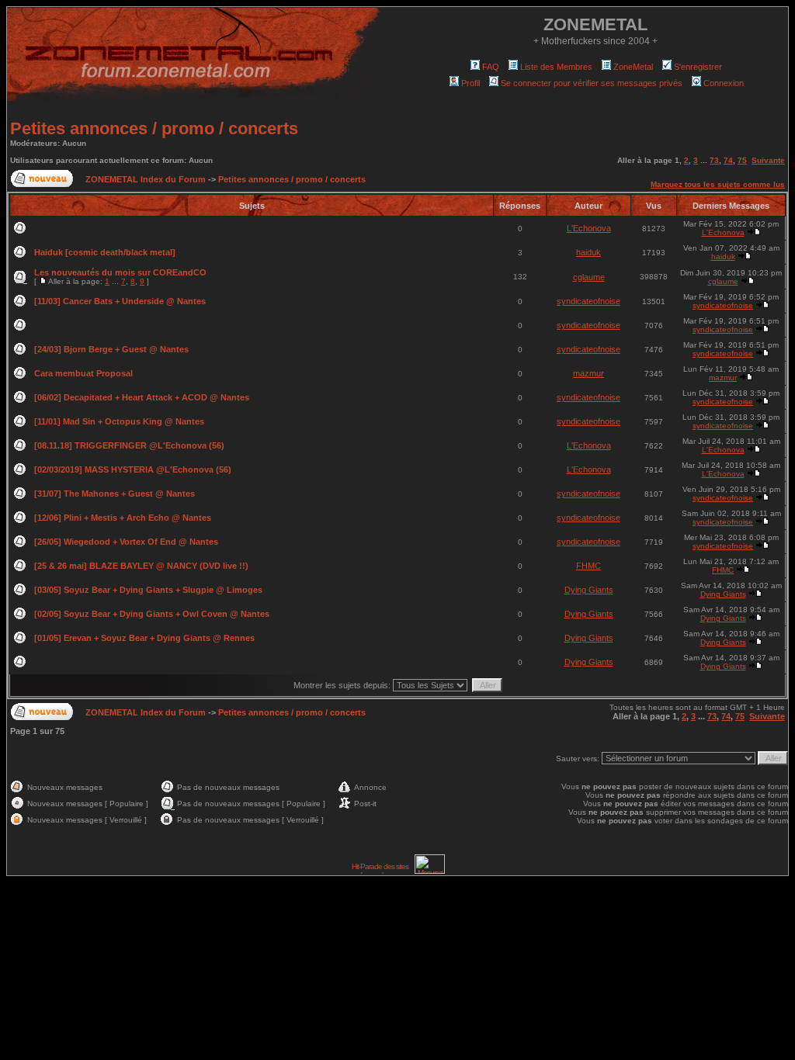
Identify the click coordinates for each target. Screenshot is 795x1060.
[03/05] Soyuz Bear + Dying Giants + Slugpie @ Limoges (148, 589)
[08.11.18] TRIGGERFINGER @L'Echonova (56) (129, 445)
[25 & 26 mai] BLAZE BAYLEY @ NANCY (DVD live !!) (141, 565)
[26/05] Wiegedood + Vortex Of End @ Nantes (126, 541)
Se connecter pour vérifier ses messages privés (591, 83)
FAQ (490, 66)
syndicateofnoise (588, 301)
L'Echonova (589, 228)
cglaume (589, 277)
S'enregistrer (698, 66)
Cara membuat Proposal (83, 373)
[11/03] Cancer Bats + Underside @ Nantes (120, 301)
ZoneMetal (633, 66)
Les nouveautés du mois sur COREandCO (120, 272)
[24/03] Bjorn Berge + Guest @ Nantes (111, 349)
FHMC (588, 565)
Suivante (768, 160)
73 (714, 160)
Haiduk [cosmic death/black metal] (104, 252)
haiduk (588, 252)
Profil (470, 83)
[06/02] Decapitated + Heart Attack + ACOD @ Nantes (141, 397)
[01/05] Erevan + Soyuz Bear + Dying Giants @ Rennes (144, 638)
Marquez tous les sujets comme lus (718, 184)
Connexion (723, 83)
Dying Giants (588, 589)
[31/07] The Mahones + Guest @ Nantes (114, 493)
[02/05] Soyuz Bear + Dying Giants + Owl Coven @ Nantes (151, 613)
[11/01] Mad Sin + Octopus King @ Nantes (119, 421)
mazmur (588, 373)
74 (728, 160)
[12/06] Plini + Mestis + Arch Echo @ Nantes (122, 517)
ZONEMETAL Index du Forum (145, 179)
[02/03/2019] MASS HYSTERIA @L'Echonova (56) (132, 469)
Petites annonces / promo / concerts (154, 128)
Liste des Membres (556, 66)
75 (742, 160)
